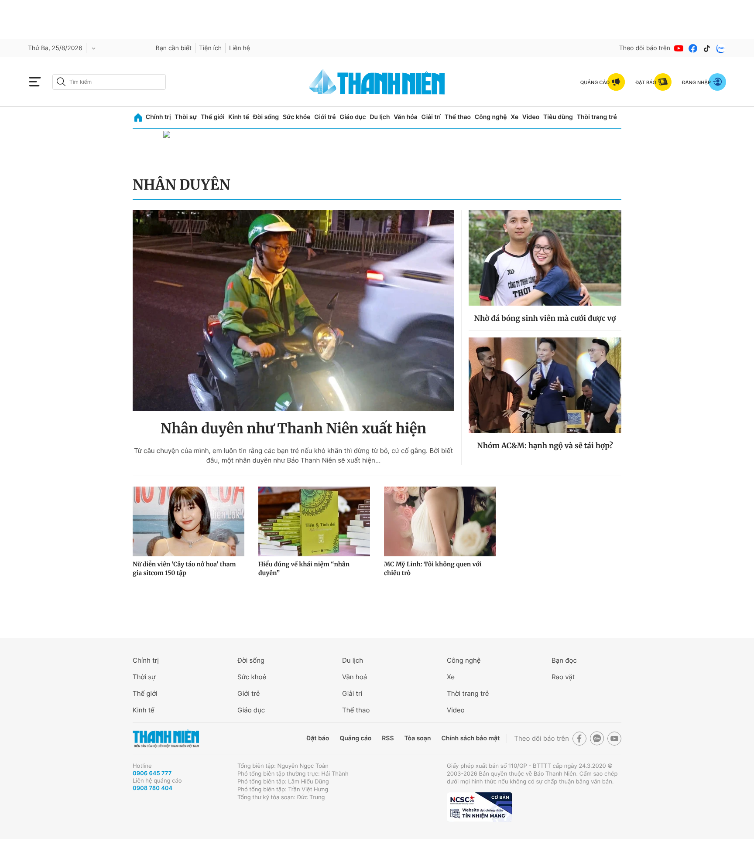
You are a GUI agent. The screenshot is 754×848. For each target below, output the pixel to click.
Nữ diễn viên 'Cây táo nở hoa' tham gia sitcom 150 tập (184, 568)
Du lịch (380, 117)
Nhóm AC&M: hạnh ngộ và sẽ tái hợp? (545, 445)
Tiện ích (210, 48)
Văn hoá (354, 677)
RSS (388, 738)
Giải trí (431, 117)
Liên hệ (239, 48)
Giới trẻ (325, 117)
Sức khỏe (297, 117)
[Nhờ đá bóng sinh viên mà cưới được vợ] (545, 258)
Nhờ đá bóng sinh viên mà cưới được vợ (545, 318)
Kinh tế (238, 117)
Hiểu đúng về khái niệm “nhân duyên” (304, 568)
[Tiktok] (707, 48)
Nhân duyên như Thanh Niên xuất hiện (293, 428)
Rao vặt (563, 677)
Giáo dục (352, 117)
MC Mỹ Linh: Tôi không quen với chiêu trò (433, 568)
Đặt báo (317, 738)
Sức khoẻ (251, 677)
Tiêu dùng (558, 117)
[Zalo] (721, 48)
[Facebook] (693, 48)
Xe (514, 117)
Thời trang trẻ (597, 117)
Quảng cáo (355, 738)
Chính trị (158, 117)
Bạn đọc (564, 660)
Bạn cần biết (174, 48)
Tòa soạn (417, 738)
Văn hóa (406, 117)
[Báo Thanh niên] (166, 738)
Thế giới (212, 117)
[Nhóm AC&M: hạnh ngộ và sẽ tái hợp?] (545, 385)
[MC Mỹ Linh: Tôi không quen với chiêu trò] (440, 521)
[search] (109, 82)
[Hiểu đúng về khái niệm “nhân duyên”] (314, 521)
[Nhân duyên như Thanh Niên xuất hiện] (293, 310)
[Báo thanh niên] (377, 81)
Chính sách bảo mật (470, 738)
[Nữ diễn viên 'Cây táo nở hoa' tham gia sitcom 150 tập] (188, 521)
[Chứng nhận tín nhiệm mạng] (479, 807)
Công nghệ (491, 117)
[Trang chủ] (138, 117)
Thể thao (458, 117)
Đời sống (266, 117)
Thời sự (186, 117)
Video (530, 117)
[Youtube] (679, 48)
